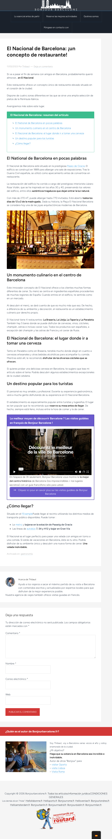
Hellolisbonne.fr (34, 800)
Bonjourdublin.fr (75, 804)
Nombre (10, 663)
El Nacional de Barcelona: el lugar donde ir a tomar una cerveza (49, 133)
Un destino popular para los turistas (34, 138)
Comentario (12, 633)
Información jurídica (79, 793)
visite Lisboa (58, 768)
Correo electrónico (16, 679)
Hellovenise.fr (82, 800)
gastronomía (27, 554)
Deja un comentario (43, 66)
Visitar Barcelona (56, 5)
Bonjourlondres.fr (100, 800)
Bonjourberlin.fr (39, 804)
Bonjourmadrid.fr (57, 804)
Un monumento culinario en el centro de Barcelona (43, 128)
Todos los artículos (58, 793)
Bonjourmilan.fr (93, 804)
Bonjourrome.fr (66, 800)
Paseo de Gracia (76, 166)
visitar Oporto (59, 764)
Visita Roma (58, 771)
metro (19, 524)
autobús (31, 528)
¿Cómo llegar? (23, 143)
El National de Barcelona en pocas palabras (38, 123)
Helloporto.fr (50, 800)
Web (7, 694)
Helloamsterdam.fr (20, 804)
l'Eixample (27, 513)
